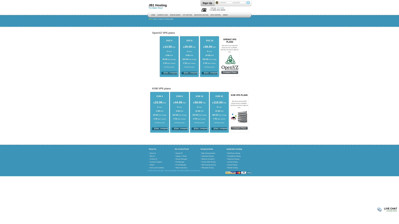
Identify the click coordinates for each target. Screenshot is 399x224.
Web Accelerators (181, 168)
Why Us (152, 156)
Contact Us (153, 159)
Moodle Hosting (232, 168)
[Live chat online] (387, 210)
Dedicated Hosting (201, 15)
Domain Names (175, 15)
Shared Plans (162, 15)
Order (225, 15)
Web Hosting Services (209, 165)
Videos (152, 165)
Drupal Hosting (232, 165)
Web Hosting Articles (208, 153)
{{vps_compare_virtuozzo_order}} (160, 128)
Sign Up (207, 3)
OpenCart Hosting (233, 159)
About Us (153, 153)
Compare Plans (230, 72)
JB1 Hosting (158, 5)
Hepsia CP (179, 153)
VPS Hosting (187, 15)
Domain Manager (181, 159)
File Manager (180, 162)
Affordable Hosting (208, 168)
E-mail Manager (181, 165)
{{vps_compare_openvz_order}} (170, 73)
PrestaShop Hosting (234, 156)
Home (153, 15)
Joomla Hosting (232, 162)
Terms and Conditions (157, 168)
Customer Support (156, 162)
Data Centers (216, 15)
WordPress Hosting (233, 153)
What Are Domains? (208, 159)
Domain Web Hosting (209, 162)
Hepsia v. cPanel (181, 156)
